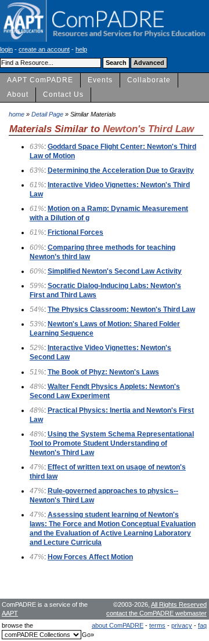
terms (157, 625)
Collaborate (149, 80)
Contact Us (63, 94)
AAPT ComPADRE (40, 80)
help (81, 49)
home (16, 114)
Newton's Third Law (148, 128)
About (17, 94)
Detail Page (47, 114)
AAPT (10, 613)
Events (100, 80)
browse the (17, 625)
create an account (44, 49)
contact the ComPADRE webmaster (156, 613)
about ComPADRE (117, 625)
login (6, 49)
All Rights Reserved (179, 604)
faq (202, 625)
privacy (181, 625)
